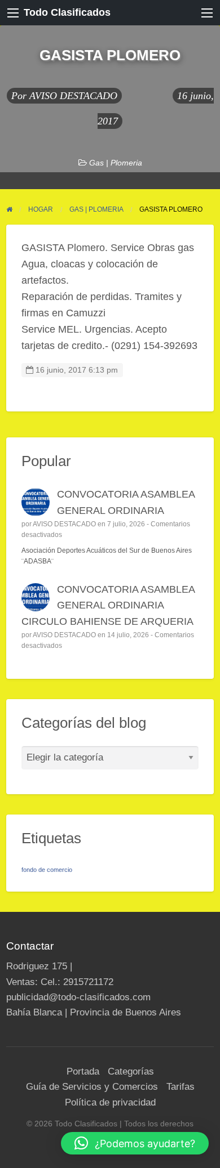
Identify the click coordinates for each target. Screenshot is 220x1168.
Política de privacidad (110, 1102)
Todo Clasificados (67, 12)
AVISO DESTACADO (73, 95)
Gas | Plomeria (115, 162)
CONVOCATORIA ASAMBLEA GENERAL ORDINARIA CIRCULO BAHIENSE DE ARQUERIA (108, 606)
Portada (83, 1071)
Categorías (131, 1071)
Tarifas (180, 1086)
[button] (135, 1143)
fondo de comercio (46, 869)
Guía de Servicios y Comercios (92, 1086)
